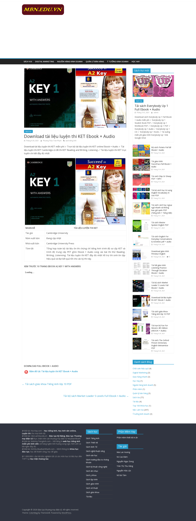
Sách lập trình (92, 479)
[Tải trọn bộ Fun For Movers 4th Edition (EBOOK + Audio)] (141, 324)
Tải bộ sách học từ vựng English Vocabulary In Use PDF (161, 193)
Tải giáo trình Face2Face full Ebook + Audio (161, 164)
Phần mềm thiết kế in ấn (127, 437)
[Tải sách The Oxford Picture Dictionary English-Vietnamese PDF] (141, 339)
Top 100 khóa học (140, 405)
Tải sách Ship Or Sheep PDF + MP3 (161, 177)
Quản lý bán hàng (95, 61)
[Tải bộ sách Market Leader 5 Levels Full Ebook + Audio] (141, 281)
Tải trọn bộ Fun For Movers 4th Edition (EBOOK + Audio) (159, 328)
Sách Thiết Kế (92, 442)
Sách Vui (28, 61)
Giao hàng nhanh (140, 376)
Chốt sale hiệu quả (141, 368)
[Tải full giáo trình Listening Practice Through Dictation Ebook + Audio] (141, 264)
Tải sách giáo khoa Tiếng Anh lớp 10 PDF (47, 384)
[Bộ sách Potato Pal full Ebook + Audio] (141, 146)
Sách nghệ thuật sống (95, 451)
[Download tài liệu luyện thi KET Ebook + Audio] (141, 296)
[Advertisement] (98, 38)
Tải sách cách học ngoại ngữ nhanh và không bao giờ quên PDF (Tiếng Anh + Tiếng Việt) (161, 209)
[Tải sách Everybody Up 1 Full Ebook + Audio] (153, 76)
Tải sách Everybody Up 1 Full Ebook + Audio (151, 107)
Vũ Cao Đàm (122, 457)
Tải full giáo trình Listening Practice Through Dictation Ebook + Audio (159, 269)
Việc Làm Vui (138, 410)
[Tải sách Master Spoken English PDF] (141, 221)
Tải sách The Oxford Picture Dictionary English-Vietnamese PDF (160, 344)
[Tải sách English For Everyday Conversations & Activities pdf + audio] (141, 235)
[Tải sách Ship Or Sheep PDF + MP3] (141, 175)
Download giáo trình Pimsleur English (160, 252)
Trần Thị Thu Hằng (125, 466)
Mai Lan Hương (123, 452)
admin (156, 112)
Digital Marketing (44, 61)
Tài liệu (136, 401)
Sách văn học (91, 455)
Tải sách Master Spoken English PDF (160, 223)
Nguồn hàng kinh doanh (70, 61)
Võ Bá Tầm (121, 475)
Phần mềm (137, 389)
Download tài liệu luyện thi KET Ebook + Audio (161, 298)
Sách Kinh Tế (91, 447)
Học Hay (136, 61)
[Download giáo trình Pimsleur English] (141, 250)
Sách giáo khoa (92, 492)
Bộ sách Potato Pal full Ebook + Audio (161, 148)
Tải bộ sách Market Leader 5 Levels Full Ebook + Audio (96, 395)
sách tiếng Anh (70, 141)
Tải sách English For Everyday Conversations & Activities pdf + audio (161, 239)
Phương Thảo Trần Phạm (52, 141)
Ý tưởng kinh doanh (117, 61)
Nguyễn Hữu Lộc (124, 470)
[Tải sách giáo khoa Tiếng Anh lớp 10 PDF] (141, 310)
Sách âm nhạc (92, 471)
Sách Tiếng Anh (92, 438)
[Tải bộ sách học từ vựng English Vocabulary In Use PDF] (141, 189)
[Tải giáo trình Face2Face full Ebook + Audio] (141, 160)
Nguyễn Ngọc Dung (125, 461)
